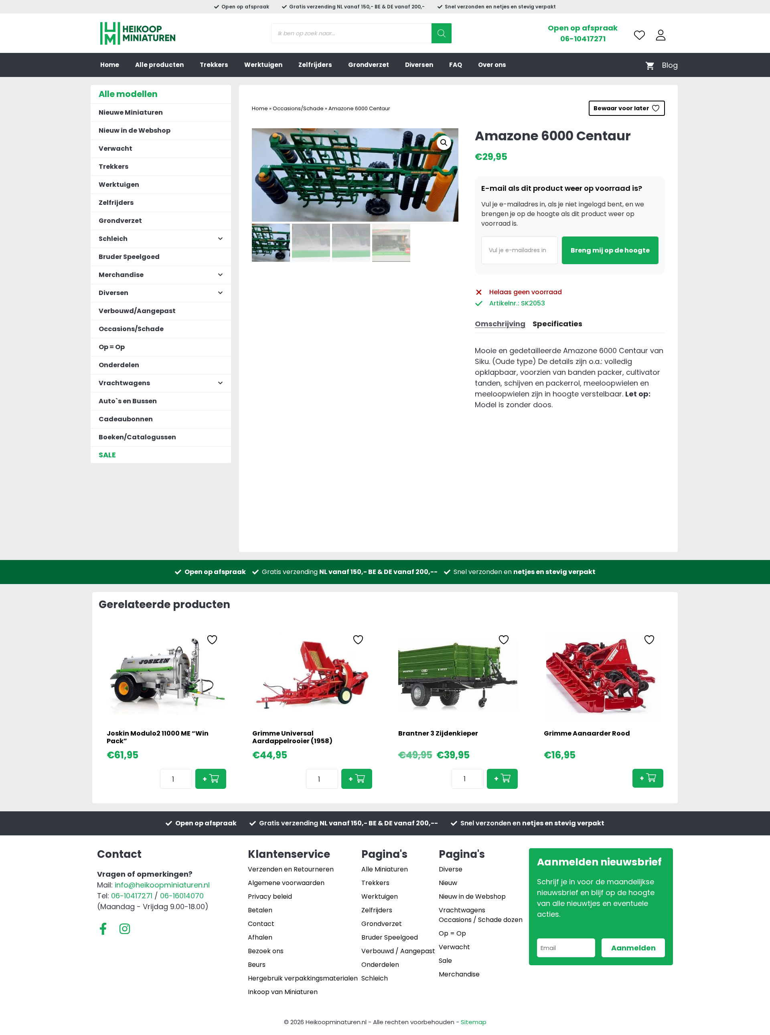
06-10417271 (583, 39)
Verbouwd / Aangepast (398, 951)
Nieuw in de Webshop (134, 130)
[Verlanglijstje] (639, 35)
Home (109, 65)
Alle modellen (128, 94)
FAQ (455, 65)
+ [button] (205, 779)
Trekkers (214, 65)
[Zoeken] (442, 33)
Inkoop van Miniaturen (283, 992)
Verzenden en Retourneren (291, 869)
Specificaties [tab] (557, 324)
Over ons (492, 65)
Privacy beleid (270, 896)
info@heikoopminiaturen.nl (162, 885)
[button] (444, 142)
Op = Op (112, 347)
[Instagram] (125, 929)
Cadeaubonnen (126, 419)
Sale (445, 960)
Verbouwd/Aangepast (137, 310)
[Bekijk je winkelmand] (650, 65)
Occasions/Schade (298, 108)
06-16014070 (182, 896)
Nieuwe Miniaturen (131, 112)
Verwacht (115, 148)
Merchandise (459, 974)
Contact (261, 923)
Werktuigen (263, 65)
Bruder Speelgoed (129, 256)
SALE (107, 455)
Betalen (260, 910)
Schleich (374, 978)
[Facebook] (103, 929)
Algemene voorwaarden (286, 882)
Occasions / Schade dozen (481, 919)
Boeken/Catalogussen (137, 437)
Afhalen (260, 937)
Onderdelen (119, 365)
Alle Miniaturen (384, 869)
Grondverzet (368, 65)
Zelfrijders (315, 65)
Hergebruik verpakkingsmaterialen (303, 978)
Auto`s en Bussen (128, 401)
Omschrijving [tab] (500, 324)
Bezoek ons (266, 951)
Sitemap (473, 1022)
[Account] (661, 35)
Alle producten (159, 65)
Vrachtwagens (462, 910)
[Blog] (670, 65)
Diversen (419, 65)
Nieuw (448, 882)
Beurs (256, 964)
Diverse (450, 869)
